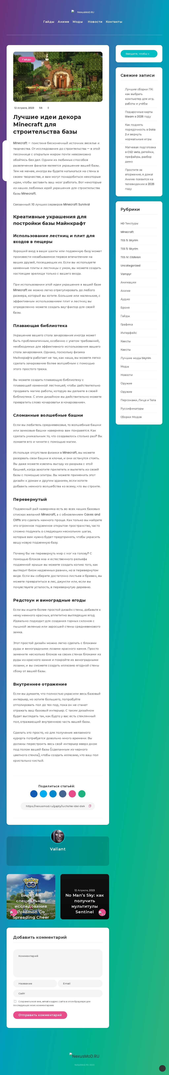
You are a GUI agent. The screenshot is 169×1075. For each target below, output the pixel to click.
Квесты (126, 341)
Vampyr (126, 274)
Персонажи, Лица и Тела (138, 400)
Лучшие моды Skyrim (136, 358)
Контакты (114, 22)
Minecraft (127, 232)
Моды (78, 22)
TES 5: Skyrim (129, 240)
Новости (95, 22)
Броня (125, 308)
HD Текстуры (129, 223)
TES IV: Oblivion (131, 257)
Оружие (126, 383)
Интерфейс (129, 333)
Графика (127, 324)
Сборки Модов (131, 417)
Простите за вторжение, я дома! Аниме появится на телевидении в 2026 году (139, 179)
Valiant (58, 849)
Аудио (125, 299)
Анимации (128, 282)
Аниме (63, 22)
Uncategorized (130, 265)
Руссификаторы (132, 409)
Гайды (48, 22)
